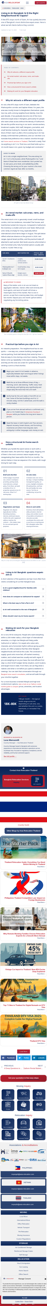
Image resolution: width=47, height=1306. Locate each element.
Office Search (23, 1274)
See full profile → (10, 756)
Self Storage (23, 1255)
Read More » (41, 866)
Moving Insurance (23, 1235)
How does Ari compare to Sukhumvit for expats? (21, 597)
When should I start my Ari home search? (18, 616)
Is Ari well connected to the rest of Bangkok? (20, 609)
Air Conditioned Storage (23, 1247)
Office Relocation (23, 1224)
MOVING (23, 1212)
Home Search (23, 1270)
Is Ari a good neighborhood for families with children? (20, 589)
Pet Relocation (23, 1231)
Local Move (24, 1216)
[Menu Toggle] (27, 2)
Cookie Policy (19, 1301)
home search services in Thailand (15, 141)
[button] (45, 1279)
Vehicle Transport (23, 1227)
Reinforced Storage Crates (23, 1251)
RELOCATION (23, 1259)
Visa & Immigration (23, 1263)
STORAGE (23, 1243)
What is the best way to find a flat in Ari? (18, 603)
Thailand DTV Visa (37, 1041)
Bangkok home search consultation (13, 674)
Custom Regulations (23, 1239)
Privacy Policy (29, 1301)
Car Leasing (23, 1267)
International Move (23, 1220)
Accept (24, 1298)
